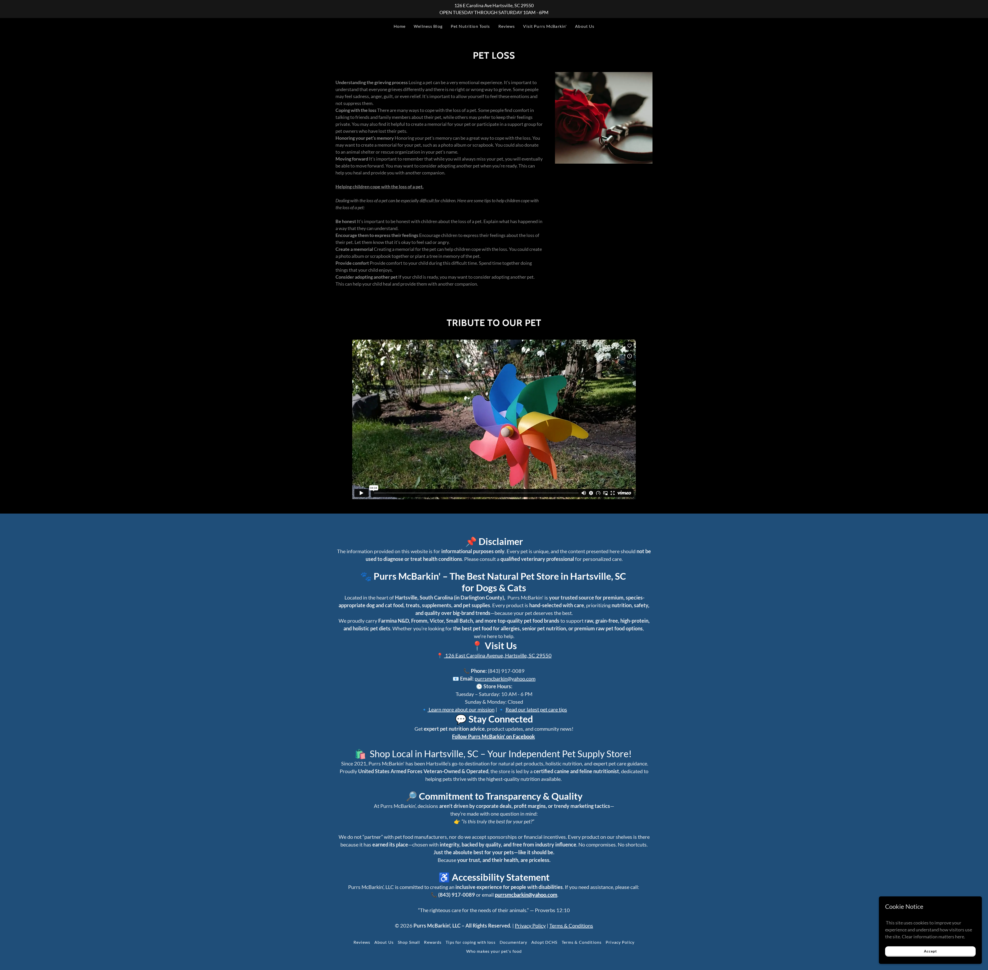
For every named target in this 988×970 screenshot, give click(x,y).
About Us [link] (584, 26)
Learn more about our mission (461, 709)
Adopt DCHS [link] (544, 942)
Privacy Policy (530, 925)
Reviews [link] (506, 26)
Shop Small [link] (409, 942)
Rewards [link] (433, 942)
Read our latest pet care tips (536, 709)
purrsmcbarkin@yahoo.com (505, 678)
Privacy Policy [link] (620, 942)
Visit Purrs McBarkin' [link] (545, 26)
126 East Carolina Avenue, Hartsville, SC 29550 (498, 655)
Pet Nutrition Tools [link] (470, 26)
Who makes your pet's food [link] (494, 951)
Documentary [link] (513, 942)
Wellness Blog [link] (428, 26)
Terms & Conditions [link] (582, 942)
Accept (930, 951)
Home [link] (400, 26)
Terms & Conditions (571, 925)
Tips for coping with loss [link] (470, 942)
